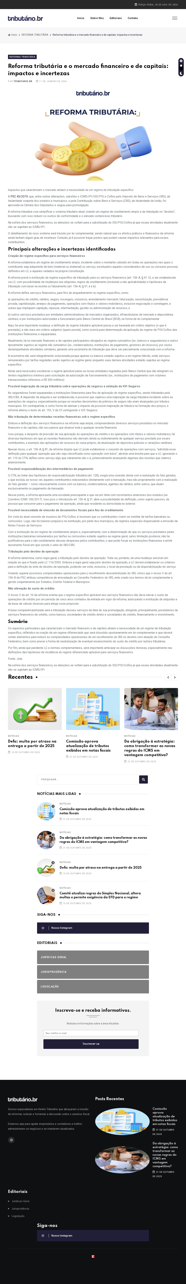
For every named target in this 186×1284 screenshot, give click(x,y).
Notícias (13, 736)
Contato (133, 18)
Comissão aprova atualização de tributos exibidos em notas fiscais (88, 746)
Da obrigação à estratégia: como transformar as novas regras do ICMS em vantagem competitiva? (165, 1155)
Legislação (18, 1216)
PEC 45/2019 (19, 196)
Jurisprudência (20, 1208)
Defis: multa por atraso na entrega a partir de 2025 (100, 867)
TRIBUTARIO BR (23, 81)
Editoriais (116, 18)
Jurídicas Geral (20, 1201)
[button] (168, 677)
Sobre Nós (97, 18)
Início (80, 18)
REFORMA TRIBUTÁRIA (35, 34)
